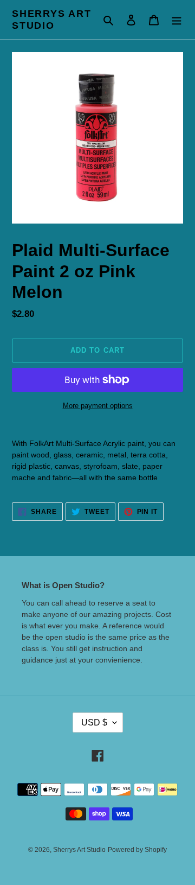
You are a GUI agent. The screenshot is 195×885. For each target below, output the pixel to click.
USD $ (94, 722)
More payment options (98, 406)
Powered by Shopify (137, 850)
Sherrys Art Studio (52, 19)
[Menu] (176, 19)
